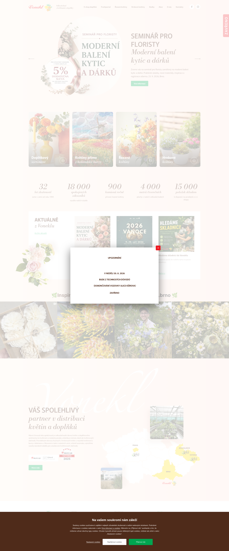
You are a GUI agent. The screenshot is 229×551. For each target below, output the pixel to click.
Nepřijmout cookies (114, 542)
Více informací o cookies (111, 528)
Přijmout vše (140, 542)
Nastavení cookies (93, 542)
